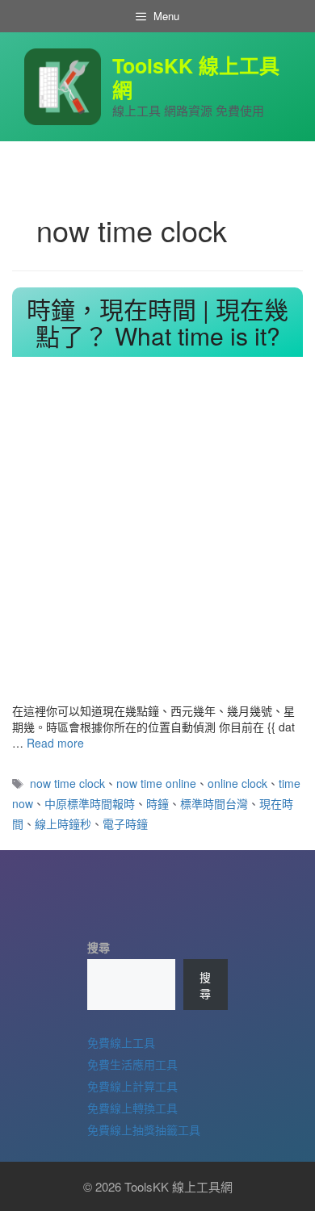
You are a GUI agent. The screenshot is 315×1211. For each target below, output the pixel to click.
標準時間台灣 (214, 803)
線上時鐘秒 (63, 823)
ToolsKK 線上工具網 (195, 77)
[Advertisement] (157, 536)
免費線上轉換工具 (132, 1108)
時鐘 (157, 803)
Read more (55, 743)
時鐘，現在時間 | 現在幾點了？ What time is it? (157, 322)
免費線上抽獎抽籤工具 (143, 1129)
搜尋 (98, 947)
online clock (237, 783)
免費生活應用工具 (132, 1064)
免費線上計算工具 (132, 1086)
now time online (156, 783)
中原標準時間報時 (89, 803)
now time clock (67, 783)
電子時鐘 (125, 823)
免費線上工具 (121, 1042)
